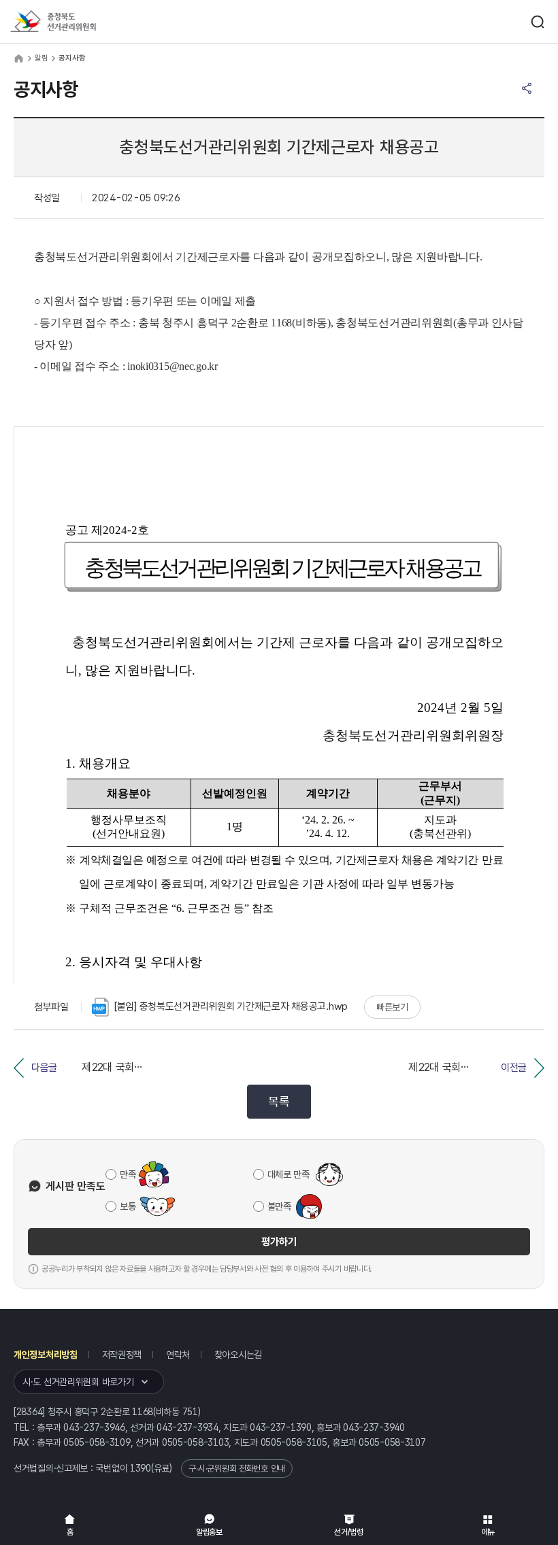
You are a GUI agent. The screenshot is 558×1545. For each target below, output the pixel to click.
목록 (278, 1101)
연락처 (178, 1354)
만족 (127, 1174)
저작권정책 (122, 1354)
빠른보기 (392, 1007)
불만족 (279, 1206)
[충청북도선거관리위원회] (78, 22)
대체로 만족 (288, 1174)
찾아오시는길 (238, 1354)
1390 (140, 1468)
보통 (127, 1206)
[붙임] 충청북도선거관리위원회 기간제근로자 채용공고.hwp (231, 1006)
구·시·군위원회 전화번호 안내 (236, 1468)
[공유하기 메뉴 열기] (527, 88)
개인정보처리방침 (46, 1354)
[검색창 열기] (537, 21)
